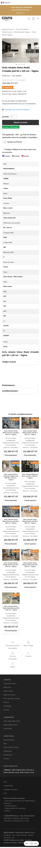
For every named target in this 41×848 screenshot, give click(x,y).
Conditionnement (10, 391)
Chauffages (7, 706)
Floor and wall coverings (12, 698)
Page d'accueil (7, 29)
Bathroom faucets (9, 695)
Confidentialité (8, 786)
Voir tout (6, 710)
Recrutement (8, 755)
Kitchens (6, 702)
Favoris (28, 656)
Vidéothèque (8, 751)
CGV (5, 793)
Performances (8, 385)
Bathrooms (7, 687)
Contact (6, 758)
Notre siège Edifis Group (12, 721)
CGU (5, 782)
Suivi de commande (12, 657)
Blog (5, 743)
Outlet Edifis (8, 728)
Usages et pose (9, 362)
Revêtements (7, 32)
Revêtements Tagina (22, 32)
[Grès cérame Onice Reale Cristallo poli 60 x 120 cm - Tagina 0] (20, 50)
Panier (12, 667)
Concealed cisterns (10, 683)
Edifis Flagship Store (10, 725)
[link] (20, 13)
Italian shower (8, 691)
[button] (7, 19)
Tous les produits (22, 29)
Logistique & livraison (11, 789)
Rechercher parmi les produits (12, 647)
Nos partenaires (9, 740)
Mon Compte (28, 645)
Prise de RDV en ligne (11, 747)
